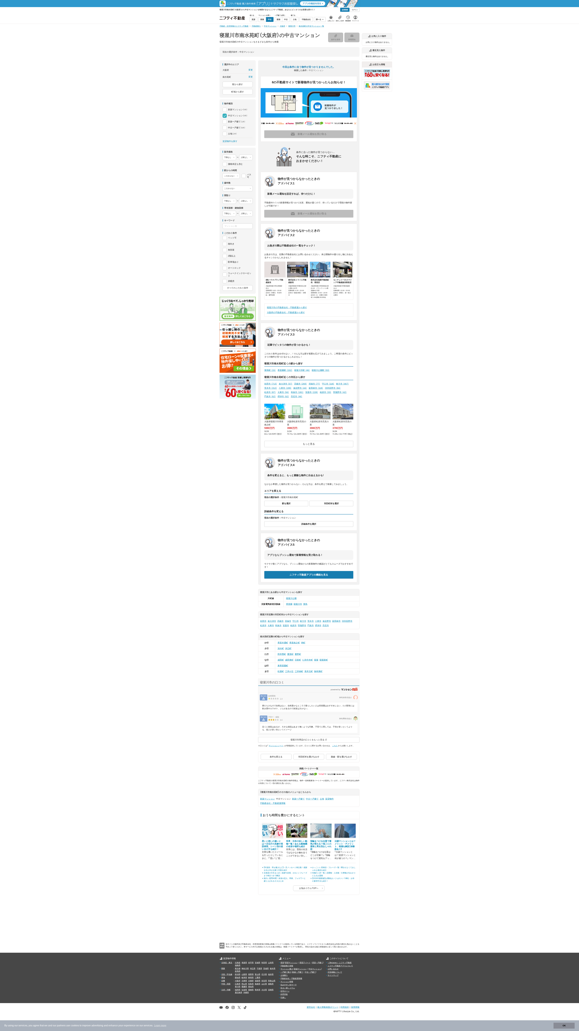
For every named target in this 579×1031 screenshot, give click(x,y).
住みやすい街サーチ (288, 985)
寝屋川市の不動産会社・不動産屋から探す (287, 307)
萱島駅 (270, 370)
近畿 (223, 981)
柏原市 (325, 392)
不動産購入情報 (286, 966)
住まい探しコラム (287, 988)
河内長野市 (333, 388)
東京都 (237, 968)
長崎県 (251, 990)
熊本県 (257, 990)
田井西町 (282, 654)
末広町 (288, 648)
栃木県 (272, 968)
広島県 (237, 984)
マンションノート (276, 746)
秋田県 (264, 963)
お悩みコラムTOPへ (308, 888)
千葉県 (259, 968)
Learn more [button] (160, 1025)
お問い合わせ (333, 969)
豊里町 (290, 654)
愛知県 (237, 978)
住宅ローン (285, 991)
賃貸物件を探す (230, 141)
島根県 (257, 984)
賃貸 (282, 963)
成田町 (281, 660)
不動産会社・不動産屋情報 (272, 803)
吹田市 (270, 384)
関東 (223, 968)
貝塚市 (314, 384)
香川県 (237, 987)
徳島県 (271, 984)
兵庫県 (244, 981)
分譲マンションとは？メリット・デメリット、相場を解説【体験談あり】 (345, 845)
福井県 (271, 974)
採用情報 (355, 1007)
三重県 (257, 978)
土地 (322, 799)
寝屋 (316, 660)
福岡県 (237, 990)
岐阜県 (244, 978)
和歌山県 (271, 981)
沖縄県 (246, 992)
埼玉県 (252, 968)
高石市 (296, 396)
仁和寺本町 (307, 660)
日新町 (298, 660)
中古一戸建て (312, 799)
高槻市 (300, 384)
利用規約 (344, 1007)
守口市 (328, 384)
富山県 (257, 974)
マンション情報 (286, 982)
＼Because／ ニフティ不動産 (340, 963)
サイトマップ (333, 975)
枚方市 (342, 384)
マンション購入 (286, 969)
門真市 (270, 396)
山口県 (264, 984)
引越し (283, 997)
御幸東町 (318, 671)
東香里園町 (283, 665)
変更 (250, 70)
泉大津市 (285, 384)
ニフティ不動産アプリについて (340, 966)
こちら (335, 746)
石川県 (264, 974)
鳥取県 (251, 984)
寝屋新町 (324, 660)
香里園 (289, 604)
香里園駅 (285, 370)
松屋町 (281, 671)
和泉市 (297, 392)
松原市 (270, 392)
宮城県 (257, 963)
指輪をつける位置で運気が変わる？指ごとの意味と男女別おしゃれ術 (320, 845)
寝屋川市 (298, 604)
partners (61, 1025)
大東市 (283, 392)
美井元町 (308, 671)
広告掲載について (335, 972)
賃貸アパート (304, 963)
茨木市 (270, 388)
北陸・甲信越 (226, 974)
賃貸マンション (291, 963)
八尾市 (285, 388)
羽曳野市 (340, 392)
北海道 (237, 963)
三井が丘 (289, 671)
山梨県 (244, 974)
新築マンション (267, 799)
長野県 (251, 974)
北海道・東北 (226, 963)
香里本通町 (283, 642)
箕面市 (311, 392)
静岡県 (251, 978)
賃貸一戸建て (317, 963)
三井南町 (299, 671)
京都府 (251, 981)
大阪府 (237, 981)
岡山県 (244, 984)
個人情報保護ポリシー (327, 1007)
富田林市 (316, 388)
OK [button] (564, 1025)
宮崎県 (271, 990)
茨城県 (266, 968)
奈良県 (264, 981)
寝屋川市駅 (302, 370)
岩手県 (251, 963)
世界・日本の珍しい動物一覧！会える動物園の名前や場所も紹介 (296, 844)
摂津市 (283, 396)
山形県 (271, 963)
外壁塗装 (284, 994)
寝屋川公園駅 (320, 370)
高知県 (251, 987)
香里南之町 (294, 642)
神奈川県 (245, 968)
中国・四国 (225, 984)
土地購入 (284, 975)
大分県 (264, 990)
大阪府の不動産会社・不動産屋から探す (286, 312)
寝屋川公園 (291, 598)
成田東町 (289, 660)
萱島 (305, 604)
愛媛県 (244, 987)
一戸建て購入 (285, 972)
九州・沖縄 (225, 990)
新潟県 (237, 974)
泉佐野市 (300, 388)
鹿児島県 (238, 992)
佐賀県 (244, 990)
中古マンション (314, 969)
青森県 (244, 963)
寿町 (303, 642)
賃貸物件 (329, 799)
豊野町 (298, 654)
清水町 (281, 648)
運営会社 (311, 1007)
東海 (223, 978)
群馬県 (237, 971)
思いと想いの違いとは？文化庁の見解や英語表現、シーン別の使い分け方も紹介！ (272, 845)
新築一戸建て (298, 799)
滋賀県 (257, 981)
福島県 (237, 965)
